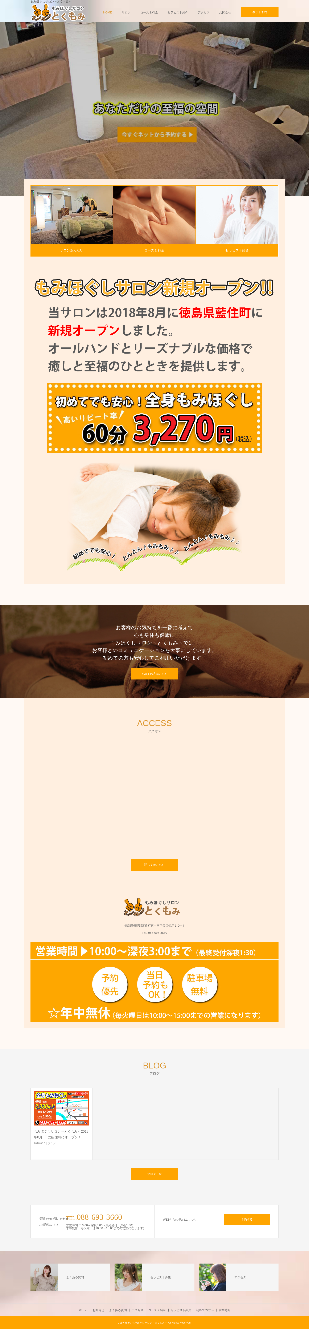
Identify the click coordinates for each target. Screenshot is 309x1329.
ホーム (83, 1310)
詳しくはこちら (154, 864)
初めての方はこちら (154, 673)
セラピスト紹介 (178, 12)
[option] (154, 109)
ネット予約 (259, 12)
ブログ (51, 1143)
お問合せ (225, 12)
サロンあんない (71, 250)
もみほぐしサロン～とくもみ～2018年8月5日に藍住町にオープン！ (61, 1134)
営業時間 (224, 1310)
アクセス (204, 12)
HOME (107, 12)
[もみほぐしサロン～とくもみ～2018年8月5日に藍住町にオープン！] (61, 1108)
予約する (247, 1219)
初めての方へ (205, 1310)
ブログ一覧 (154, 1174)
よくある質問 (118, 1310)
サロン (126, 12)
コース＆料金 (149, 12)
